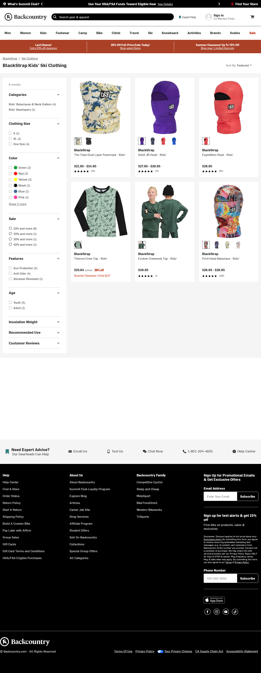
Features (16, 258)
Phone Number (215, 570)
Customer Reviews (24, 343)
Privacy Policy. (242, 562)
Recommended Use (25, 332)
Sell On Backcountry (83, 537)
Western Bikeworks (149, 509)
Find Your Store (246, 4)
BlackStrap (10, 58)
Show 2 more (17, 204)
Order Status (11, 496)
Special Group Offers (83, 551)
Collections (77, 544)
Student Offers (79, 530)
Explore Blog (78, 496)
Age (12, 292)
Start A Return (12, 509)
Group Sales (11, 537)
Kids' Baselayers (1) (22, 109)
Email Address (214, 488)
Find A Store (11, 489)
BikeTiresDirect (147, 503)
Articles (75, 503)
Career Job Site (80, 509)
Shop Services (79, 516)
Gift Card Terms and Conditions (24, 551)
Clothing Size (19, 123)
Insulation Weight (23, 321)
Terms (228, 562)
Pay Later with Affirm (17, 530)
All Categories (79, 558)
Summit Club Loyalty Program (90, 489)
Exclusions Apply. (213, 539)
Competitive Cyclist (149, 482)
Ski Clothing (30, 58)
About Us (76, 475)
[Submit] (54, 16)
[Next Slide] (219, 3)
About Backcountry (82, 482)
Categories (18, 94)
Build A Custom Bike (16, 523)
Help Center (11, 482)
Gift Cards (9, 544)
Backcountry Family (151, 475)
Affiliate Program (81, 523)
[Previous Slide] (42, 3)
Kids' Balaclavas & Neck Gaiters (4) (32, 104)
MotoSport (143, 496)
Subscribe (247, 496)
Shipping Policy (13, 516)
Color (13, 157)
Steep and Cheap (148, 489)
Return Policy (12, 503)
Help (6, 475)
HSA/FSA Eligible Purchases (22, 558)
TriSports (143, 516)
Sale (12, 218)
